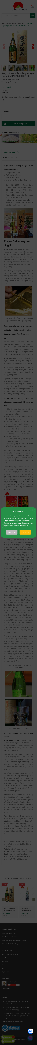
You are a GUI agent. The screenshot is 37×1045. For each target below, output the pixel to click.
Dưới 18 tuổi (12, 532)
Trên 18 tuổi (25, 532)
